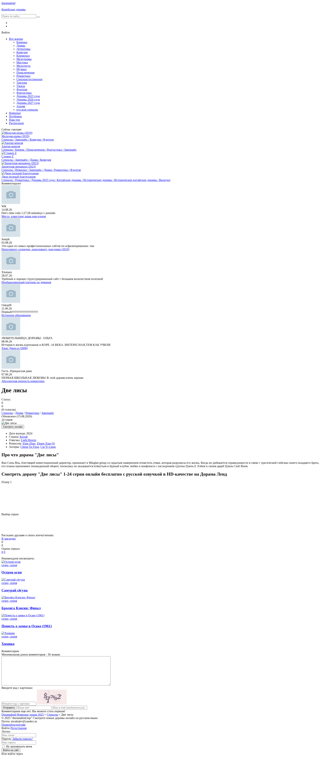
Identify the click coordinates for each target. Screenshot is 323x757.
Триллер (21, 82)
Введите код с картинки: (17, 687)
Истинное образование (16, 315)
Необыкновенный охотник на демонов (26, 282)
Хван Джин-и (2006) (14, 348)
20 (300, 520)
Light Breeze (28, 440)
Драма (19, 413)
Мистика (22, 62)
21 (9, 527)
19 (285, 520)
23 (39, 527)
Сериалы (7, 413)
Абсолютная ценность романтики (22, 381)
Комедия (21, 52)
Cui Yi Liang (48, 446)
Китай (24, 436)
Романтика (23, 76)
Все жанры (16, 38)
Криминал (23, 55)
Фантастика (24, 92)
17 (254, 520)
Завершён (47, 413)
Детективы (23, 49)
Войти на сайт (11, 750)
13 (193, 520)
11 (162, 520)
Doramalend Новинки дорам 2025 (22, 714)
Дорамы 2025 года (28, 96)
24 (55, 527)
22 (24, 527)
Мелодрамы (24, 59)
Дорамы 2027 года (28, 102)
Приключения (25, 72)
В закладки (8, 538)
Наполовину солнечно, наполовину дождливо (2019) (35, 249)
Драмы (20, 45)
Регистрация (18, 728)
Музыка (21, 69)
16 (239, 520)
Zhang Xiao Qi (46, 443)
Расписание (16, 123)
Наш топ (14, 119)
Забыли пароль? (22, 738)
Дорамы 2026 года (28, 99)
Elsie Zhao (29, 443)
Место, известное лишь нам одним (23, 216)
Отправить (9, 707)
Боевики (21, 42)
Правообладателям (13, 724)
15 (223, 520)
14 (208, 520)
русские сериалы (27, 109)
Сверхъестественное (29, 79)
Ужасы (20, 86)
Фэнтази (21, 89)
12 (177, 520)
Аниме (20, 106)
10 (147, 520)
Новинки (15, 113)
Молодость (23, 65)
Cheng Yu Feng (29, 446)
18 (269, 520)
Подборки (15, 116)
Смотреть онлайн (13, 426)
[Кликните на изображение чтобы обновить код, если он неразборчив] (52, 703)
